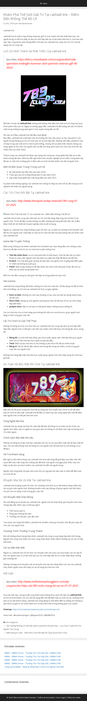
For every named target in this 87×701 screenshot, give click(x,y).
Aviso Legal (60, 697)
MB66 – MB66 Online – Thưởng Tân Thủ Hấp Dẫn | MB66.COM (33, 653)
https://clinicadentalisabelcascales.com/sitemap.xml (36, 609)
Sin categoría (12, 622)
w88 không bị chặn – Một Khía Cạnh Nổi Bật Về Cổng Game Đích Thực (36, 632)
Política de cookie (73, 697)
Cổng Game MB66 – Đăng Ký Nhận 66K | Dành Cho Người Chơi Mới (34, 667)
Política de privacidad (46, 697)
